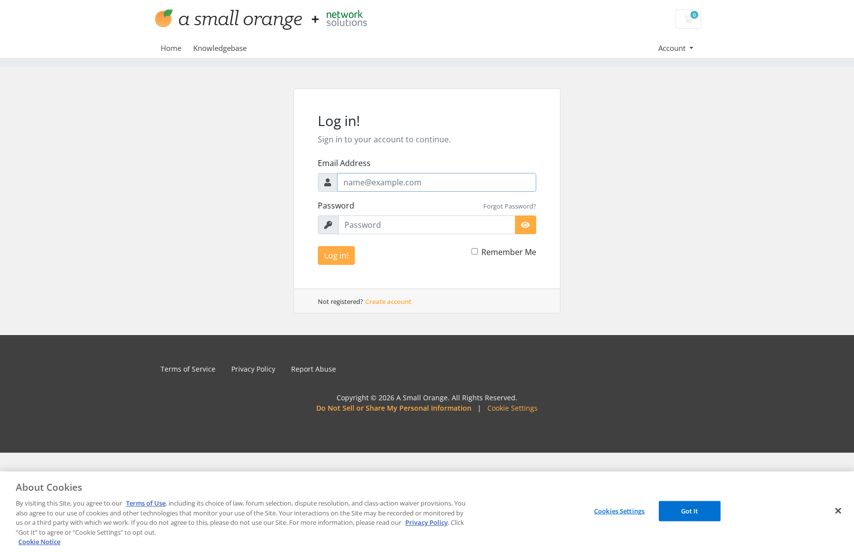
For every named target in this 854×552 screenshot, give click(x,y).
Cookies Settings (619, 510)
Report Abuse (313, 369)
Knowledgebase (220, 48)
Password (336, 205)
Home (171, 48)
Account (672, 48)
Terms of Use (146, 503)
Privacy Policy (253, 369)
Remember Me (508, 252)
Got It (689, 510)
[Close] (838, 510)
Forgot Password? (509, 206)
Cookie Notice (39, 541)
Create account (388, 301)
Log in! (336, 255)
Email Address (344, 163)
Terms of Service (188, 369)
